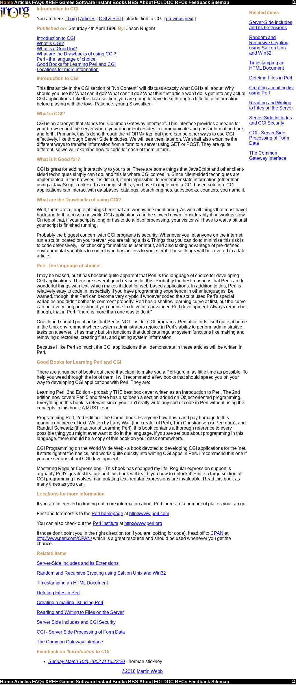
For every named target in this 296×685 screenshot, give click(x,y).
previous (175, 18)
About (146, 2)
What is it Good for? (57, 48)
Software (85, 2)
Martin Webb (150, 671)
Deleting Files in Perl (270, 77)
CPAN (216, 533)
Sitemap (220, 2)
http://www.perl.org (143, 523)
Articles (22, 2)
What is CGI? (50, 43)
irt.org (71, 18)
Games (67, 2)
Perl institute (105, 523)
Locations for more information (68, 69)
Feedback (199, 2)
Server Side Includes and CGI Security (270, 120)
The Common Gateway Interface (267, 156)
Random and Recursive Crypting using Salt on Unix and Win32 (268, 45)
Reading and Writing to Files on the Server (271, 105)
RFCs (181, 2)
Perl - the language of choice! (67, 59)
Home (6, 2)
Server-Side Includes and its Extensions (270, 25)
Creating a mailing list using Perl (70, 602)
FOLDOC (164, 2)
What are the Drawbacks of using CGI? (76, 53)
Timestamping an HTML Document (266, 65)
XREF (51, 2)
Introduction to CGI (56, 38)
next (189, 18)
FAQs (38, 2)
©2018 (129, 671)
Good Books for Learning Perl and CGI (76, 64)
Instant (103, 2)
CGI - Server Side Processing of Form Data (269, 138)
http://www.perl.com (149, 513)
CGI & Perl (110, 18)
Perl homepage (107, 513)
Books (119, 2)
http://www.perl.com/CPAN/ (64, 538)
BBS (133, 2)
